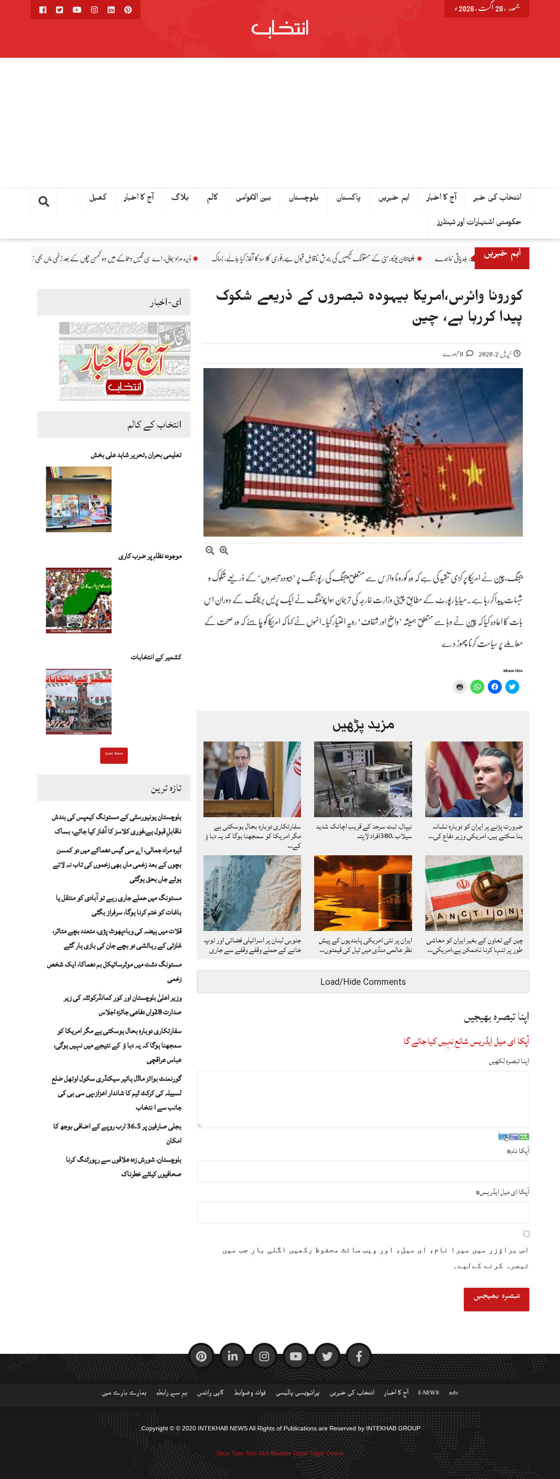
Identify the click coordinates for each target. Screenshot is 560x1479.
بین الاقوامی (253, 199)
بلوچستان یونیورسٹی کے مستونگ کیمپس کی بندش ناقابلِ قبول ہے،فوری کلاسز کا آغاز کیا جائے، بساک (395, 259)
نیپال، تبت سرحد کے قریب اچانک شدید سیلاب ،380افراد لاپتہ (364, 831)
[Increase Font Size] (224, 551)
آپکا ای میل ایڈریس (502, 1192)
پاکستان (348, 199)
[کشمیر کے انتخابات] (79, 704)
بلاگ (180, 199)
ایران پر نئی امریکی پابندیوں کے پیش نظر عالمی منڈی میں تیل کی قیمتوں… (365, 945)
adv (453, 1394)
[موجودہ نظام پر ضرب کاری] (79, 603)
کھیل (98, 199)
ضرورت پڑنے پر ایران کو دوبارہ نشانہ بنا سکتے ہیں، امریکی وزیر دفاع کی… (475, 831)
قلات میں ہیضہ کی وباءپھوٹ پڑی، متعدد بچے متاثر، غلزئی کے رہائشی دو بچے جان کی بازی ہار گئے (117, 938)
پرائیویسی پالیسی (298, 1394)
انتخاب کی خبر (498, 199)
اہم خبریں (394, 199)
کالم (212, 199)
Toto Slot (257, 1453)
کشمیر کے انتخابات (156, 657)
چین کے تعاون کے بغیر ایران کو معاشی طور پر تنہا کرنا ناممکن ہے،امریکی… (475, 945)
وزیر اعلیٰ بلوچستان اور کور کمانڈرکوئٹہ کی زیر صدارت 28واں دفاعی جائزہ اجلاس (123, 1005)
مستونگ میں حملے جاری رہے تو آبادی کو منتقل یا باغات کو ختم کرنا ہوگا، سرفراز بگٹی (119, 905)
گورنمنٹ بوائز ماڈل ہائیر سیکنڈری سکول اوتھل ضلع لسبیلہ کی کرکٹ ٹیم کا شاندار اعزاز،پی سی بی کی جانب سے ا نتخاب (117, 1092)
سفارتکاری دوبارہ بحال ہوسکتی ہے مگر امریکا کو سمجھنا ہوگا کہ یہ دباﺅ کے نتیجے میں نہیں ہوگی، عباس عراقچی (118, 1045)
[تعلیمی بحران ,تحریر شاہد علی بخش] (79, 502)
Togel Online (326, 1453)
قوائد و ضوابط (250, 1394)
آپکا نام (518, 1151)
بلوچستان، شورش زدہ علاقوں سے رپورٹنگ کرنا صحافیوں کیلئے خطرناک (124, 1166)
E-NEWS (428, 1394)
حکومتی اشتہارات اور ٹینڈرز (480, 224)
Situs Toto (229, 1453)
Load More (114, 754)
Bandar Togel (289, 1453)
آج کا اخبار (441, 199)
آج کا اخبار (139, 199)
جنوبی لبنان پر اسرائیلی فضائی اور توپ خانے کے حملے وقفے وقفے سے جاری (252, 945)
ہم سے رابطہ (171, 1394)
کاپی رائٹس (210, 1394)
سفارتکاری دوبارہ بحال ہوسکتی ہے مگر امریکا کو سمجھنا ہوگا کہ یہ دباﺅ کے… (252, 836)
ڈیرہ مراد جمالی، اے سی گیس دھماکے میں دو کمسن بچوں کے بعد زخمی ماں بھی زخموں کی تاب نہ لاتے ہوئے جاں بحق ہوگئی (147, 259)
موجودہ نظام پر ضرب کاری (150, 556)
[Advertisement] (280, 123)
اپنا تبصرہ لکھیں (509, 1061)
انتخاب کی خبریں (351, 1394)
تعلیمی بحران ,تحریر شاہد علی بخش (136, 455)
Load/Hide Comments (363, 982)
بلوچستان (304, 199)
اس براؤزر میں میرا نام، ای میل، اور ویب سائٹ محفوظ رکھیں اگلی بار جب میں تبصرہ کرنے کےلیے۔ (375, 1257)
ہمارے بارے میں (124, 1394)
